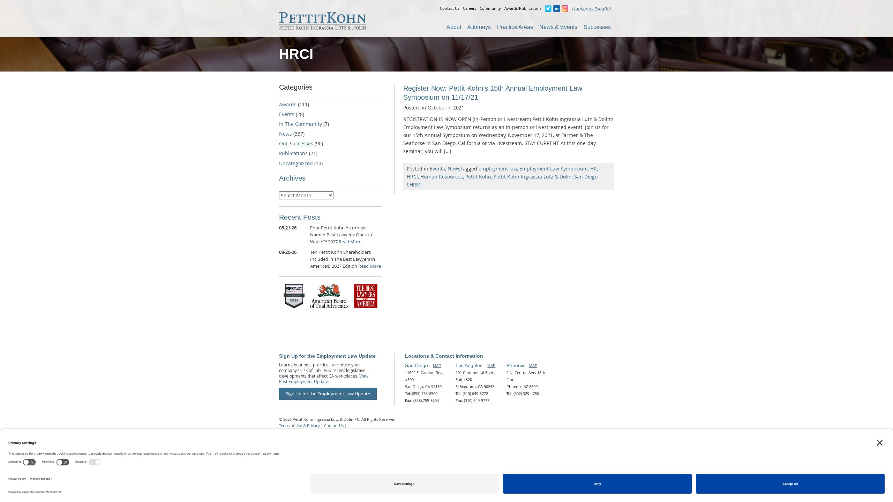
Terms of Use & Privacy (299, 425)
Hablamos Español (591, 9)
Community (490, 8)
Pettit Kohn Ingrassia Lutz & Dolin (533, 176)
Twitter (548, 8)
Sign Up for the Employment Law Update (328, 393)
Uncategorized (296, 163)
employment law (498, 168)
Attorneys (479, 27)
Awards (288, 104)
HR (593, 168)
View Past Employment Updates (323, 378)
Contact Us (449, 8)
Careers (469, 8)
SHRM (414, 184)
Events (437, 168)
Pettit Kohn (478, 176)
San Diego (586, 176)
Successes (597, 27)
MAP (437, 366)
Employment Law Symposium (553, 168)
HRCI (412, 176)
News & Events (558, 27)
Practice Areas (515, 27)
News (454, 168)
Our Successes (296, 143)
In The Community (300, 124)
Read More (350, 241)
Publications (293, 153)
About (453, 27)
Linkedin (556, 8)
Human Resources (441, 176)
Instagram (565, 8)
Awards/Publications (522, 8)
